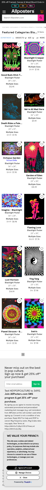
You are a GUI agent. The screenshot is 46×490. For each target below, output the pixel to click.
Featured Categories (10, 27)
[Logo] (23, 11)
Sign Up (36, 384)
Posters (39, 27)
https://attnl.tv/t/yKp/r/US (15, 426)
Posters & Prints (27, 27)
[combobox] (20, 18)
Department (6, 38)
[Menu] (4, 12)
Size (29, 38)
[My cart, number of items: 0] (42, 11)
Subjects (20, 38)
